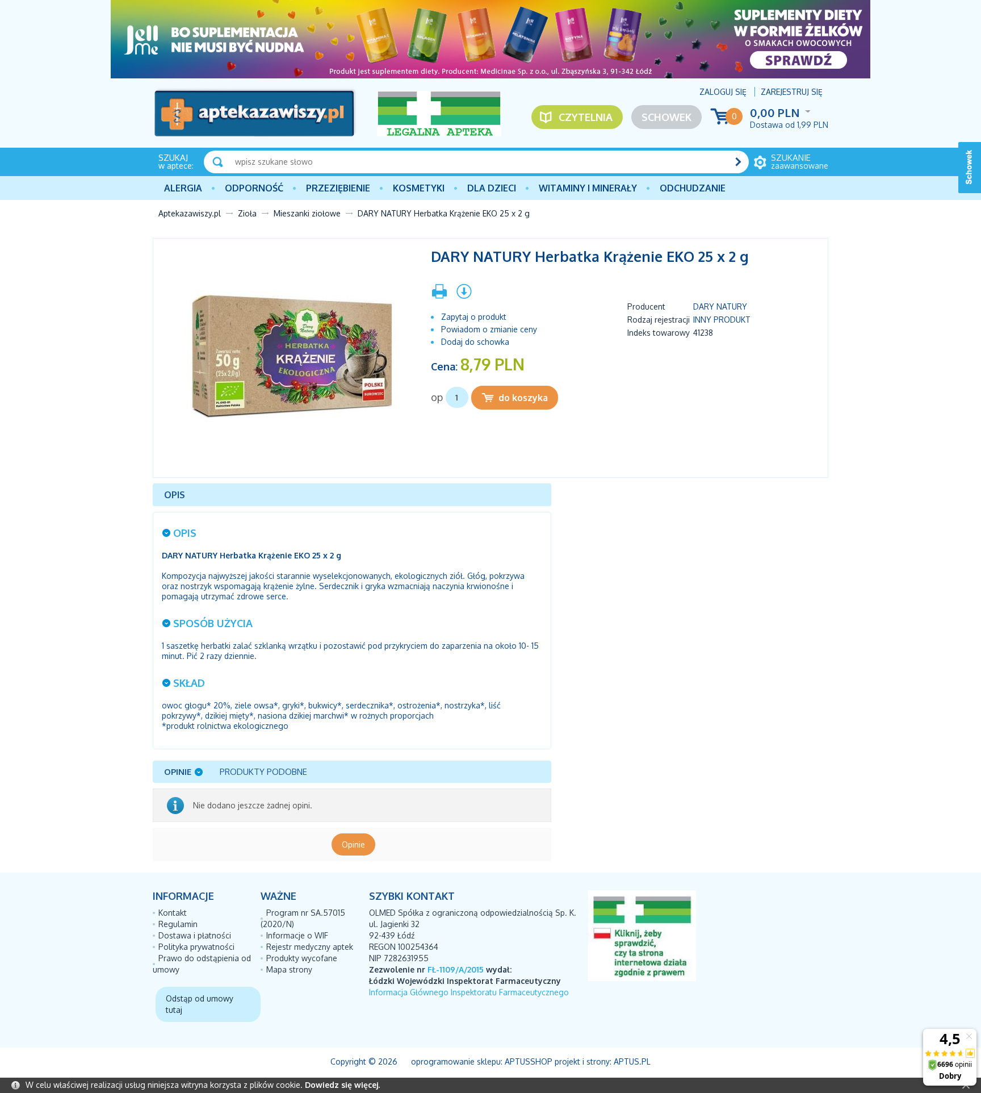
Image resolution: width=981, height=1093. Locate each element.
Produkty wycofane (301, 958)
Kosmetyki (419, 188)
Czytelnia (586, 117)
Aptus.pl (632, 1061)
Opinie (353, 844)
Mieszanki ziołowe (307, 213)
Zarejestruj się (792, 92)
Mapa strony (289, 969)
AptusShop (528, 1061)
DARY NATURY (720, 306)
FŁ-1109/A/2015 (455, 969)
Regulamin (178, 924)
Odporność (254, 188)
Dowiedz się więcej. (342, 1085)
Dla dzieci (491, 188)
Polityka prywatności (196, 947)
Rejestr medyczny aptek (309, 947)
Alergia (183, 188)
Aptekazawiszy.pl (189, 213)
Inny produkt (722, 319)
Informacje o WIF (297, 935)
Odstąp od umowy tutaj (199, 1004)
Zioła (247, 213)
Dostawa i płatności (194, 935)
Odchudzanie (693, 188)
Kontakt (172, 912)
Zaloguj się (723, 92)
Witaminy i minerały (588, 188)
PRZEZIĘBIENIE (338, 188)
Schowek (666, 117)
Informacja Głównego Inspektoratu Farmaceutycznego (469, 992)
